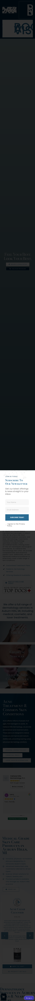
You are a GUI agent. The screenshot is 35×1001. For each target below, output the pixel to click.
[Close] (31, 473)
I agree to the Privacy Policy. (16, 525)
